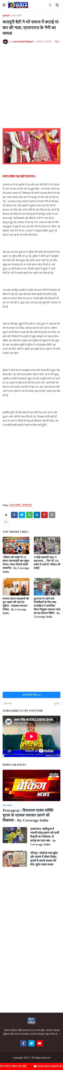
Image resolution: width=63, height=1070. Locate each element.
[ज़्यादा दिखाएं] (6, 522)
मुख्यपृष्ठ (6, 15)
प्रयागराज (27, 505)
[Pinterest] (44, 515)
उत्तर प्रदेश (16, 15)
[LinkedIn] (37, 515)
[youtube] (39, 1043)
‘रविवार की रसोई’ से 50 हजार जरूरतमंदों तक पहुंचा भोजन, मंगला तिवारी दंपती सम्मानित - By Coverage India (16, 564)
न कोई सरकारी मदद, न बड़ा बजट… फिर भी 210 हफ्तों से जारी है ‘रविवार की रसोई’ (47, 563)
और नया (7, 703)
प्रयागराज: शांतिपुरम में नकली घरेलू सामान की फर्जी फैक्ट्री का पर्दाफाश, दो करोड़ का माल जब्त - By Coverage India (44, 836)
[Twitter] (22, 515)
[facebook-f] (23, 1043)
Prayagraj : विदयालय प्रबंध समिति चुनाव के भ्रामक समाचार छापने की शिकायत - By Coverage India (28, 815)
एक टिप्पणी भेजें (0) (32, 695)
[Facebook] (14, 515)
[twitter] (31, 1043)
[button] (4, 5)
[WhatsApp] (29, 515)
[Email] (52, 515)
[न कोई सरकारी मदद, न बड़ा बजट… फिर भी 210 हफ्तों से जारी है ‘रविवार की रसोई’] (47, 545)
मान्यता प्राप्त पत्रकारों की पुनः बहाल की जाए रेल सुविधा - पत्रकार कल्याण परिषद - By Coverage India (16, 606)
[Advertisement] (31, 83)
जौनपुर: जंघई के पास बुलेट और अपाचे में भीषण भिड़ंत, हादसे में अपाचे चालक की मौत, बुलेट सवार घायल (44, 858)
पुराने (56, 703)
